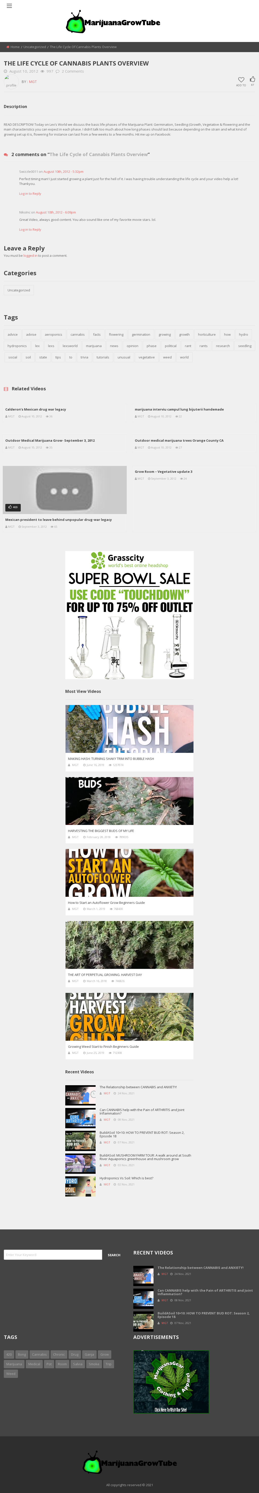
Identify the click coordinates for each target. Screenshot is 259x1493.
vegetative (147, 357)
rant (188, 346)
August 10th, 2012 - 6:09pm (56, 212)
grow (104, 1354)
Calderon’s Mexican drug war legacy (35, 409)
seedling (244, 346)
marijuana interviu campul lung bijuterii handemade (179, 409)
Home (15, 47)
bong (22, 1354)
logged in (30, 255)
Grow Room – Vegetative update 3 (163, 471)
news (114, 346)
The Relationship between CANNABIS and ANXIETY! (138, 1087)
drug (74, 1354)
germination (141, 334)
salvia (77, 1364)
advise (31, 334)
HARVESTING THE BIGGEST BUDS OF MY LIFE (101, 830)
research (223, 346)
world (184, 357)
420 (9, 1354)
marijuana (94, 346)
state (43, 357)
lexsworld (70, 346)
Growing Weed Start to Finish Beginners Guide (103, 1046)
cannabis (78, 334)
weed (167, 357)
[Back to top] (242, 1481)
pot (49, 1364)
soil (28, 357)
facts (97, 334)
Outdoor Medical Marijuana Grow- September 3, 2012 (50, 440)
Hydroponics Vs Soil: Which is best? (126, 1178)
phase (152, 346)
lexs (51, 346)
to (70, 357)
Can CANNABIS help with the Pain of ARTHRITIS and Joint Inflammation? (142, 1111)
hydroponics (17, 346)
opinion (132, 346)
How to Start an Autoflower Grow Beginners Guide (106, 902)
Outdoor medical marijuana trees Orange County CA (179, 440)
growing (165, 334)
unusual (124, 357)
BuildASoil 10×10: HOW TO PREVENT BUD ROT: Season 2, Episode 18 (142, 1134)
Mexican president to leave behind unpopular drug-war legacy (58, 519)
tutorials (103, 357)
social (12, 357)
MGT (33, 81)
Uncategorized (35, 47)
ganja (89, 1354)
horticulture (207, 334)
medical (34, 1364)
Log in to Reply (30, 193)
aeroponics (53, 334)
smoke (94, 1364)
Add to (241, 85)
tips (58, 357)
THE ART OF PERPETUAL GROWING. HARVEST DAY (105, 974)
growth (184, 334)
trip (109, 1364)
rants (204, 346)
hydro (243, 334)
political (171, 346)
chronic (59, 1354)
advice (13, 334)
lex (37, 346)
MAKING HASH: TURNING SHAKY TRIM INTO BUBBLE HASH (111, 758)
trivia (84, 357)
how (227, 334)
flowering (116, 334)
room (62, 1364)
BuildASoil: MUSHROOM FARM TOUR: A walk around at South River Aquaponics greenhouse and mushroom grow (145, 1157)
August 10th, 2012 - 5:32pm (63, 171)
